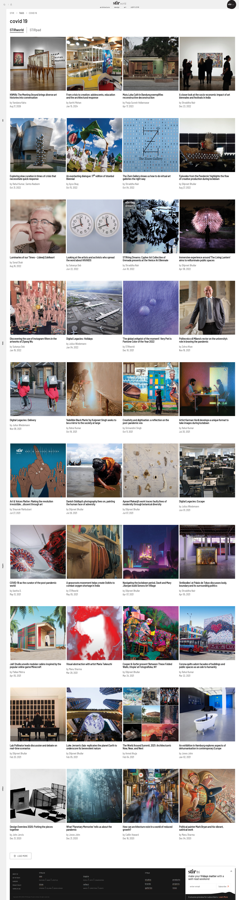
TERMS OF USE (17, 889)
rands (148, 884)
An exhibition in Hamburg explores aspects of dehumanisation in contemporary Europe (202, 747)
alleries (148, 888)
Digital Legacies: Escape (192, 501)
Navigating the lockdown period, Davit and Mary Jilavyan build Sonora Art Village (147, 584)
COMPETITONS (93, 888)
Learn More (223, 897)
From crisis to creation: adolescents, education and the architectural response (90, 96)
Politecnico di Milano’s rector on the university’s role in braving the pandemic (203, 340)
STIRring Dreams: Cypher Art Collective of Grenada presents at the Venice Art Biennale (145, 258)
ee (40, 876)
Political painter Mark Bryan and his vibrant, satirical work (201, 828)
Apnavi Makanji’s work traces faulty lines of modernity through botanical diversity (145, 502)
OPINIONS (41, 888)
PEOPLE (85, 880)
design (117, 7)
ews (175, 888)
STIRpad (35, 30)
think (3, 343)
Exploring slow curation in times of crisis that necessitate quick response (33, 177)
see (3, 120)
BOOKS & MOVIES (58, 888)
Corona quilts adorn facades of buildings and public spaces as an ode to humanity (202, 665)
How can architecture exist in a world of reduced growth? (147, 828)
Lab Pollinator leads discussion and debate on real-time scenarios (33, 747)
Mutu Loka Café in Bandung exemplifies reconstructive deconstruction (143, 96)
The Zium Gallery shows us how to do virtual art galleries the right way (147, 177)
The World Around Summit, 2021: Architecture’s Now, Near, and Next (147, 747)
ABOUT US (15, 874)
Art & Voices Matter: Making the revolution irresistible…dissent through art (31, 502)
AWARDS (85, 888)
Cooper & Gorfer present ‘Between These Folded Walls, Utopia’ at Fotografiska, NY (147, 665)
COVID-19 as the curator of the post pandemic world (33, 584)
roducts (176, 879)
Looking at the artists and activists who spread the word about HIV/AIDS (90, 258)
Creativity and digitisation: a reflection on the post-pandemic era (146, 421)
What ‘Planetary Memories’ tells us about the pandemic (89, 828)
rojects (176, 884)
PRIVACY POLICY (17, 885)
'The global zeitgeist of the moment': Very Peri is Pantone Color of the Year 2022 (147, 340)
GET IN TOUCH (16, 878)
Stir (12, 12)
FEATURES (42, 880)
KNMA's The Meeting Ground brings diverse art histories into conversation (33, 96)
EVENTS (101, 888)
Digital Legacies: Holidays (79, 338)
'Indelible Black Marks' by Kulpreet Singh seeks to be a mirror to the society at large (91, 421)
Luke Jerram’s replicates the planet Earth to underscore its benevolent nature (91, 747)
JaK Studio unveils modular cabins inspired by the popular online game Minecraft (35, 665)
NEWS (48, 880)
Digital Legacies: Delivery (23, 420)
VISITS (91, 880)
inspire (3, 566)
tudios (148, 879)
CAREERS (15, 881)
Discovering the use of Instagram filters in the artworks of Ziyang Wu (33, 340)
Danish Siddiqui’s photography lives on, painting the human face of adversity (90, 502)
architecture (105, 7)
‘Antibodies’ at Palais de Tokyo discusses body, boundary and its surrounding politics (203, 584)
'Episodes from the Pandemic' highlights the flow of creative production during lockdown (204, 177)
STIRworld (17, 30)
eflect (86, 884)
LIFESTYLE (55, 880)
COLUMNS (49, 888)
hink (41, 884)
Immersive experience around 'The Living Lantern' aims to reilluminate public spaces (204, 258)
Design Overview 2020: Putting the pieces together (31, 828)
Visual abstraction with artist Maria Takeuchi (89, 664)
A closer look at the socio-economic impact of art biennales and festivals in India (204, 96)
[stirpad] (232, 4)
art (125, 7)
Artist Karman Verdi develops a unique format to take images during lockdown (203, 421)
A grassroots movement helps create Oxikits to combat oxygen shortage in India (90, 584)
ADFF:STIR (135, 7)
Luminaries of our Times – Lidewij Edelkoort (32, 257)
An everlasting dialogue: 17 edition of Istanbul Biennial (90, 177)
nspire (86, 876)
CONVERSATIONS (99, 880)
